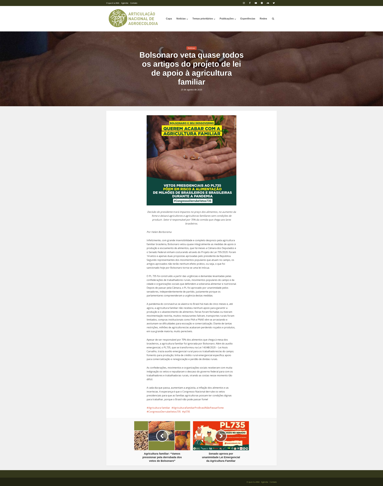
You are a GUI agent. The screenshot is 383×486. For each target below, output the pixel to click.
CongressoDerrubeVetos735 (164, 411)
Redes (263, 18)
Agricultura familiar (159, 407)
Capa (169, 18)
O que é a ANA (112, 3)
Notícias (181, 18)
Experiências (247, 18)
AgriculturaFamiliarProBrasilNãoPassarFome (198, 407)
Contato (133, 3)
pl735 (187, 411)
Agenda (124, 3)
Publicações (227, 18)
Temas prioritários (202, 18)
